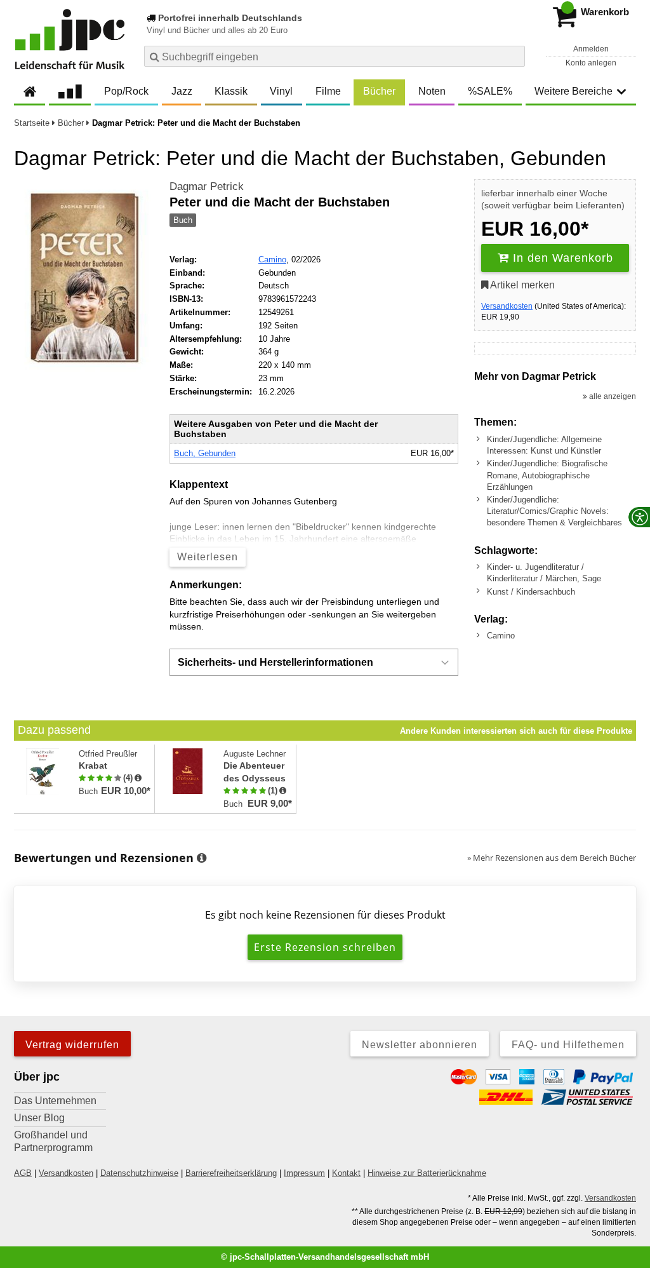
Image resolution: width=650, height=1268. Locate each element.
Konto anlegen (591, 62)
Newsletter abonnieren (419, 1044)
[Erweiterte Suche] (514, 56)
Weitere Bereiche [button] (573, 91)
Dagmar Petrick (206, 186)
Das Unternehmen (55, 1100)
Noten (432, 91)
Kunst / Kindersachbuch (531, 592)
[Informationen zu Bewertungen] (201, 858)
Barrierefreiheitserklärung (231, 1173)
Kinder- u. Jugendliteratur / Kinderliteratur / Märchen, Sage (544, 572)
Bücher (379, 91)
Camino (272, 259)
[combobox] (334, 56)
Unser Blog (39, 1117)
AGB (23, 1173)
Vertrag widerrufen (72, 1044)
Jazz (181, 91)
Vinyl (281, 91)
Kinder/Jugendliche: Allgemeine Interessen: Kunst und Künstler (544, 445)
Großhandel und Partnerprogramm (53, 1141)
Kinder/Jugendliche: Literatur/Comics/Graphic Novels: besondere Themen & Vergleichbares (554, 511)
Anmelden (591, 48)
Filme (328, 91)
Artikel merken (521, 285)
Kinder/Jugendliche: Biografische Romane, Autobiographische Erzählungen (547, 475)
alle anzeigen (611, 396)
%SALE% (490, 91)
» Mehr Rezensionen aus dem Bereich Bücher (551, 857)
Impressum (304, 1173)
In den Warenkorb (561, 258)
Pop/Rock (126, 91)
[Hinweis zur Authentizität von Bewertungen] (138, 778)
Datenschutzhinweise (139, 1173)
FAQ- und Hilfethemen (568, 1044)
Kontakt (346, 1173)
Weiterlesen (207, 556)
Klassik (231, 91)
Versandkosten (507, 306)
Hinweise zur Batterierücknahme (427, 1173)
